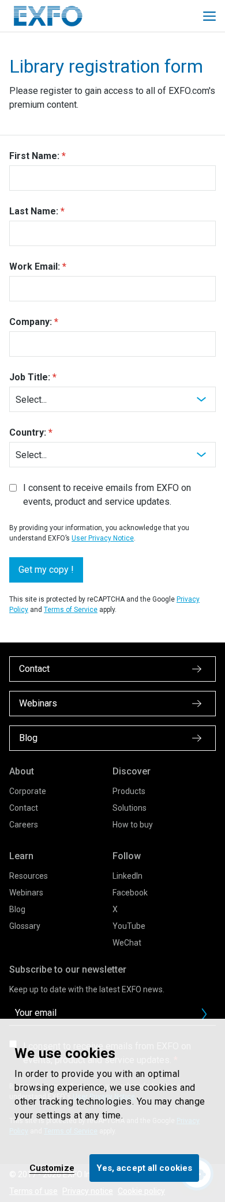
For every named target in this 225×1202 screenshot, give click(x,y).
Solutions (129, 807)
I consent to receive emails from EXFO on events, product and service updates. (107, 494)
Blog (17, 909)
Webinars (26, 892)
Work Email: (34, 266)
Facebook (130, 892)
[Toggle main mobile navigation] (209, 16)
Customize (51, 1168)
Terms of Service (70, 610)
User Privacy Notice (103, 538)
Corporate (27, 791)
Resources (28, 875)
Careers (23, 824)
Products (128, 791)
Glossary (24, 926)
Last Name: (33, 211)
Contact (23, 807)
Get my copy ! (46, 569)
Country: (27, 432)
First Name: (34, 155)
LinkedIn (127, 875)
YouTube (128, 926)
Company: (30, 321)
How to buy (132, 824)
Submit (204, 1014)
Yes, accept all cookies (144, 1168)
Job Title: (29, 377)
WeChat (126, 942)
